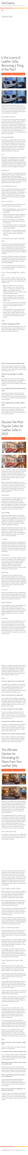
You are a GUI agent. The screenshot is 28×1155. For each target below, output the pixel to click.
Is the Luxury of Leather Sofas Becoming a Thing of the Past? (12, 63)
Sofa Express (8, 3)
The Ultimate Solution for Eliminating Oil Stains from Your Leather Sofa (11, 757)
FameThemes (22, 1150)
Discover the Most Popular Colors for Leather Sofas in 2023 (12, 428)
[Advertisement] (14, 38)
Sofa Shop (22, 74)
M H (8, 74)
